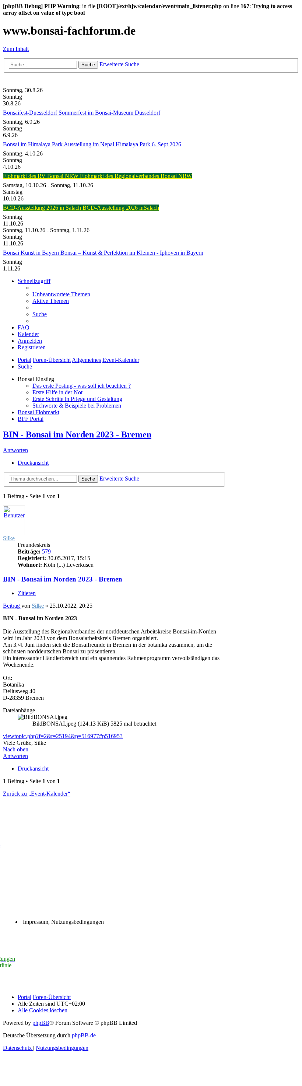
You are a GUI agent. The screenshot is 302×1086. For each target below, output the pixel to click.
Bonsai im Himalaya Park (33, 144)
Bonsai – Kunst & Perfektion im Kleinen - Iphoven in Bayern (131, 252)
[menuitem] (61, 294)
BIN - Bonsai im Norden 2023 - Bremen (77, 434)
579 (46, 551)
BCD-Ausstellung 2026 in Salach (42, 208)
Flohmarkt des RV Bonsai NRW (41, 176)
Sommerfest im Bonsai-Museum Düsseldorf (109, 112)
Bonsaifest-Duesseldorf (31, 112)
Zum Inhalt (16, 49)
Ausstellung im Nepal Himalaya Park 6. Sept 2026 (122, 144)
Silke (9, 538)
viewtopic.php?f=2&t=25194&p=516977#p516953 (63, 736)
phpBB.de (84, 1035)
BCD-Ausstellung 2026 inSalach (120, 208)
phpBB (40, 1023)
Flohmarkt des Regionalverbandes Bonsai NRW (136, 176)
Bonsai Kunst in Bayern (31, 252)
